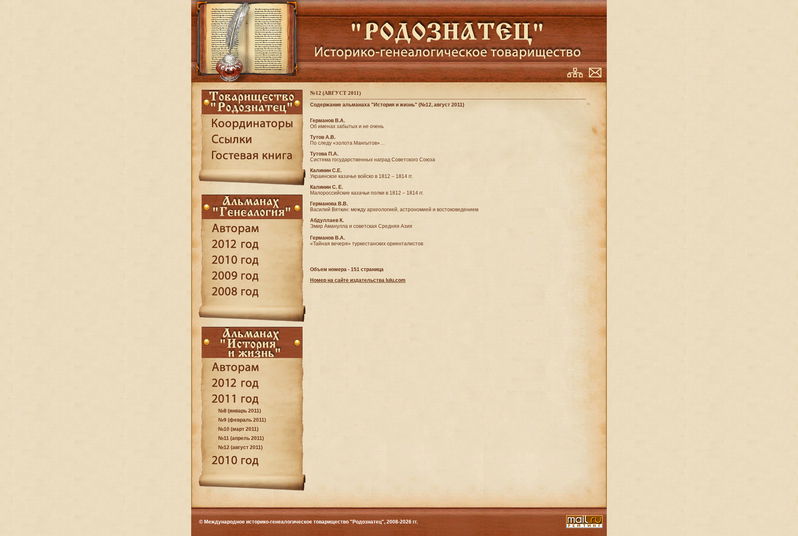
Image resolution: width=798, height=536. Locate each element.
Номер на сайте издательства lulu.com (358, 280)
